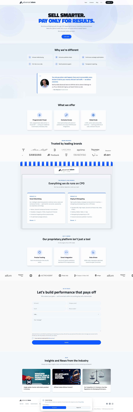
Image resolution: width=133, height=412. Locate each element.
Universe (92, 2)
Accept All (54, 407)
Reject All (79, 407)
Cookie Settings (46, 404)
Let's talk (66, 36)
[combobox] (66, 314)
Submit (66, 342)
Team (86, 2)
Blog (97, 2)
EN (101, 2)
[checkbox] (33, 338)
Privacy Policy (81, 402)
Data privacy (51, 338)
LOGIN (108, 2)
